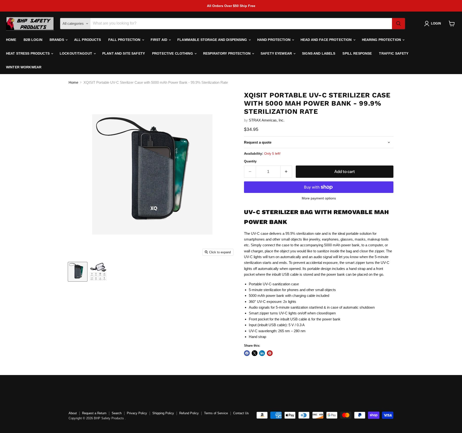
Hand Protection (274, 40)
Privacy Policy (137, 413)
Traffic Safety (393, 53)
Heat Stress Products (28, 53)
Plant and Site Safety (123, 53)
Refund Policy (189, 413)
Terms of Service (216, 413)
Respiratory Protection (227, 53)
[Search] (398, 23)
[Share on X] (254, 353)
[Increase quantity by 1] (286, 172)
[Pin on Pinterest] (270, 353)
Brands (57, 40)
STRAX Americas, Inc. (266, 120)
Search (117, 413)
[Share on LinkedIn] (262, 353)
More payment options (319, 198)
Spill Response (357, 53)
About (73, 413)
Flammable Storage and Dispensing (212, 40)
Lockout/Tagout (76, 53)
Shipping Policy (163, 413)
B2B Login (33, 40)
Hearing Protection (382, 40)
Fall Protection (124, 40)
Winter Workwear (23, 67)
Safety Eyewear (277, 53)
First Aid (159, 40)
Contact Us (241, 413)
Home (11, 40)
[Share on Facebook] (247, 353)
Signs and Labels (318, 53)
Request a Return (94, 413)
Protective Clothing (173, 53)
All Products (87, 40)
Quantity (250, 161)
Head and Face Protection (327, 40)
